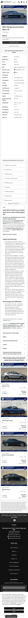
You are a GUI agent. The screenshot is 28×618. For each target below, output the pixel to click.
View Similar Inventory (14, 46)
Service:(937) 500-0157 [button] (15, 536)
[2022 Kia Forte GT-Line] (14, 372)
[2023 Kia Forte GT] (14, 476)
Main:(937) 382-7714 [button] (15, 534)
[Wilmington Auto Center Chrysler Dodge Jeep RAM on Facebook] (14, 520)
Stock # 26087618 (5, 453)
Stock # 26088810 (5, 384)
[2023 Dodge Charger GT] (14, 407)
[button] (19, 2)
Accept (14, 608)
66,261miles (23, 456)
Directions (14, 555)
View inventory (14, 547)
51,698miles (23, 388)
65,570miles (23, 422)
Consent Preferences (11, 616)
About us (14, 551)
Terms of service (14, 573)
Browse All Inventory (14, 42)
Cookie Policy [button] (13, 603)
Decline (14, 611)
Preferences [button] (19, 604)
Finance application (14, 562)
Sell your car (14, 558)
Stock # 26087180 (5, 418)
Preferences (14, 614)
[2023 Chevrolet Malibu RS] (14, 442)
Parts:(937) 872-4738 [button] (15, 538)
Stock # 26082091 (5, 487)
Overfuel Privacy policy (14, 569)
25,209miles (23, 491)
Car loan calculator (14, 566)
